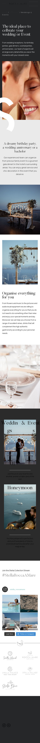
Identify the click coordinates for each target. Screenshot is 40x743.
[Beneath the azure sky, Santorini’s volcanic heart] (29, 603)
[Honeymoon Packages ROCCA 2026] (20, 506)
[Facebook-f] (4, 725)
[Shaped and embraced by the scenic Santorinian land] (11, 621)
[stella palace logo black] (10, 671)
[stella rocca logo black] (30, 655)
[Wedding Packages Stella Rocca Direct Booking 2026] (20, 442)
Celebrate (14, 12)
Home (5, 12)
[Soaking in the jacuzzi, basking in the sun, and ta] (11, 603)
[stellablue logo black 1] (10, 685)
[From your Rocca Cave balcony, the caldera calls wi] (29, 621)
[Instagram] (8, 725)
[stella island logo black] (10, 655)
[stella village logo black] (30, 671)
